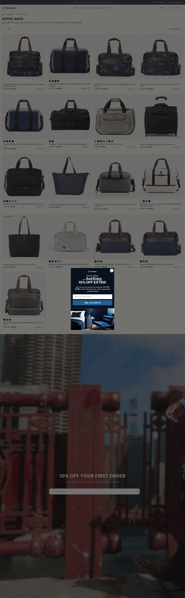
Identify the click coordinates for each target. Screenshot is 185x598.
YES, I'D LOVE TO (92, 302)
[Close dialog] (111, 270)
